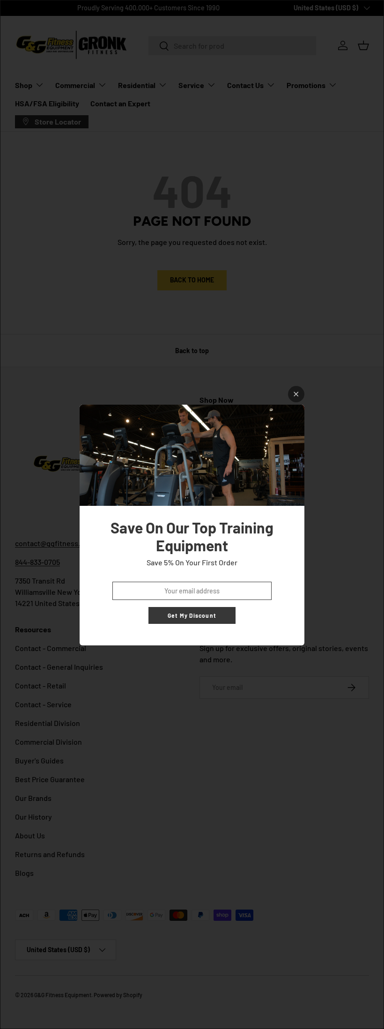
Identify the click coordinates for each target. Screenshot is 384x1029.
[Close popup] (296, 394)
